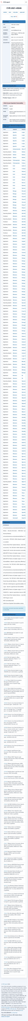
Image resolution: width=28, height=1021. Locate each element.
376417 (5, 843)
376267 (5, 827)
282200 (5, 675)
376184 (5, 763)
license (21, 1010)
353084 (5, 703)
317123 (5, 696)
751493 (5, 957)
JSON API (22, 12)
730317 (5, 905)
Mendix (23, 361)
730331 (5, 928)
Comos (23, 249)
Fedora (23, 160)
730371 (5, 947)
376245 (5, 810)
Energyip (24, 314)
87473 (5, 968)
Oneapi (23, 177)
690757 (5, 885)
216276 (5, 644)
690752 (5, 877)
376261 (5, 817)
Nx (22, 375)
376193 (5, 781)
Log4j (23, 132)
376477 (5, 858)
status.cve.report (5, 1016)
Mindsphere (25, 367)
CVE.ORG (15, 12)
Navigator (24, 372)
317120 (5, 680)
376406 (5, 832)
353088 (5, 727)
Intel (14, 166)
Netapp (14, 191)
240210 (5, 663)
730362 (5, 936)
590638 (5, 871)
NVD (10, 12)
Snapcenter (24, 207)
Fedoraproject (16, 160)
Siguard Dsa (25, 397)
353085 (5, 708)
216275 (5, 637)
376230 (5, 797)
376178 (5, 750)
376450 (5, 851)
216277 (5, 650)
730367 (5, 941)
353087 (5, 721)
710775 (5, 893)
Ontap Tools (25, 205)
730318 (5, 913)
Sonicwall (15, 518)
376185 (5, 771)
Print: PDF (13, 16)
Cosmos (24, 252)
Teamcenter (24, 484)
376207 (5, 789)
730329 (5, 920)
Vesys (23, 493)
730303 (5, 900)
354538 (5, 745)
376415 (5, 837)
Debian (14, 152)
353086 (5, 714)
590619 (5, 864)
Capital (23, 238)
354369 (5, 735)
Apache (15, 132)
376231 (5, 804)
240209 (5, 657)
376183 (5, 757)
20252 (5, 632)
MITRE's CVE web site (11, 1009)
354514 (5, 740)
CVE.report (4, 984)
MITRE (5, 12)
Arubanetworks (16, 149)
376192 (5, 776)
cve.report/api (14, 1012)
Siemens (15, 210)
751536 (5, 962)
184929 (5, 622)
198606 (5, 627)
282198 (5, 670)
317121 (5, 688)
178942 (5, 617)
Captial (23, 241)
